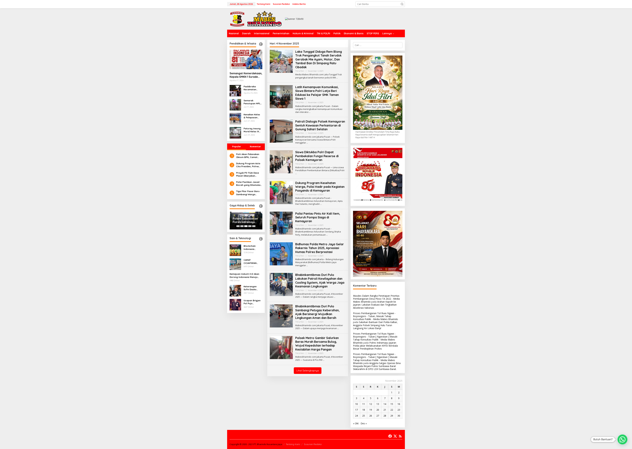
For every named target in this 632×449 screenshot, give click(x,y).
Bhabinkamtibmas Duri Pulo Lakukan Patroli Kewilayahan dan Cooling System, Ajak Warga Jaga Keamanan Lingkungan (319, 280)
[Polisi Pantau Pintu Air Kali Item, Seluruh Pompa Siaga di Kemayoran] (327, 234)
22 (391, 409)
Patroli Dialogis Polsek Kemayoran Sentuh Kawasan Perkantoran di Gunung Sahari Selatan (320, 125)
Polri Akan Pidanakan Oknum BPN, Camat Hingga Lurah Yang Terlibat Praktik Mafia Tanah (248, 156)
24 (356, 415)
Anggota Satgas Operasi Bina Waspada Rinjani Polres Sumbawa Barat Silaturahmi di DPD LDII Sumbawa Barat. (377, 366)
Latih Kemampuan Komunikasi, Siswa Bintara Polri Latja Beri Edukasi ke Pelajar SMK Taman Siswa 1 (317, 92)
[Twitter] (395, 436)
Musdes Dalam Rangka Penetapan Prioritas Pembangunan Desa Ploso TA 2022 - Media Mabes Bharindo (376, 298)
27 (377, 415)
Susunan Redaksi (313, 444)
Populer (236, 146)
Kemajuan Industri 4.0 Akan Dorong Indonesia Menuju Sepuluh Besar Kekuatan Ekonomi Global (244, 275)
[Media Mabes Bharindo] (256, 18)
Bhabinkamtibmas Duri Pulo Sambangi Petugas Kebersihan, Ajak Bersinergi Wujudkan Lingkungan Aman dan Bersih (317, 312)
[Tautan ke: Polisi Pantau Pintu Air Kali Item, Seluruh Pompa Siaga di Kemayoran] (281, 222)
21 (384, 409)
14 (384, 404)
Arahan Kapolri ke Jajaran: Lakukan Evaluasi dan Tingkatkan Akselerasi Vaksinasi (375, 304)
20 (377, 409)
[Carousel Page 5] (253, 226)
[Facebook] (390, 436)
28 (384, 415)
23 (398, 409)
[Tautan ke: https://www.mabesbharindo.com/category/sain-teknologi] (261, 239)
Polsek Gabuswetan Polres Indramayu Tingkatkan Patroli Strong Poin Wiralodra (244, 220)
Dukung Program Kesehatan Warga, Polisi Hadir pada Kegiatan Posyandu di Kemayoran (319, 187)
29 (391, 415)
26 (370, 415)
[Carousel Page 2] (242, 226)
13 (377, 404)
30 (398, 415)
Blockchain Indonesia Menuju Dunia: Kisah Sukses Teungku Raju (251, 247)
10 (356, 404)
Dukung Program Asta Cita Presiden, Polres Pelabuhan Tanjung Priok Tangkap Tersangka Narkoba (248, 165)
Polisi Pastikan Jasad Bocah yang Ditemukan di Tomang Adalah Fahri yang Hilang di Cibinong (249, 183)
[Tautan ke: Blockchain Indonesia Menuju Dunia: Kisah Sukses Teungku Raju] (235, 250)
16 (398, 404)
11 (363, 404)
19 (370, 409)
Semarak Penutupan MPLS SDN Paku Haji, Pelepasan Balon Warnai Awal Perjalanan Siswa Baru (253, 102)
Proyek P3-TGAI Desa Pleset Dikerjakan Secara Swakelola (247, 174)
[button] (402, 4)
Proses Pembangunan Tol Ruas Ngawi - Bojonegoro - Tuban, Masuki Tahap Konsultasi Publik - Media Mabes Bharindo (375, 316)
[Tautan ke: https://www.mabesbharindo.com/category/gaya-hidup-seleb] (261, 206)
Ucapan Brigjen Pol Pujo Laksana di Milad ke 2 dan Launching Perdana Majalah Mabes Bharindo (253, 302)
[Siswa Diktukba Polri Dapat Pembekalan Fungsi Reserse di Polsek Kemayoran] (296, 173)
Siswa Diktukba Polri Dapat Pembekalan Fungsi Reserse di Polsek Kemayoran (317, 156)
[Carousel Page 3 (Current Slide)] (246, 226)
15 (391, 404)
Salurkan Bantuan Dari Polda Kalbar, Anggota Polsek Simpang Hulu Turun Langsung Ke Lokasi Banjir (375, 325)
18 (363, 409)
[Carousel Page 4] (249, 226)
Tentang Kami (293, 444)
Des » (364, 423)
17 (356, 409)
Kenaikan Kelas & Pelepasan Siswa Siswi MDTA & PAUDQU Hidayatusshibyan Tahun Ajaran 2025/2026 (253, 116)
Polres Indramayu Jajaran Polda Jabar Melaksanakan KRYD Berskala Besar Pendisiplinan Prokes (375, 345)
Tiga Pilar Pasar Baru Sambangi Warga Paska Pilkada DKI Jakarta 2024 (248, 193)
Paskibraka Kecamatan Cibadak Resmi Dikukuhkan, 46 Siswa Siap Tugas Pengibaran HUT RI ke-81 (253, 88)
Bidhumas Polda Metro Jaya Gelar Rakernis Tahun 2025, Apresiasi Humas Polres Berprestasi (319, 248)
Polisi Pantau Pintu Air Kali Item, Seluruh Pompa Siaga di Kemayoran (317, 217)
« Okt (356, 423)
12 (370, 404)
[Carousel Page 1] (238, 226)
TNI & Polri (299, 71)
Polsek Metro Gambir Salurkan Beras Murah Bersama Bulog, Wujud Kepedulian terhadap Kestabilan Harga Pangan (317, 343)
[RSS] (400, 436)
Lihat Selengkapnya (307, 370)
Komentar (255, 146)
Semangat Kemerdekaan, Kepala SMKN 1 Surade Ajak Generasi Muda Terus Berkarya (246, 75)
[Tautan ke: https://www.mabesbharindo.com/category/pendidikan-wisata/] (261, 44)
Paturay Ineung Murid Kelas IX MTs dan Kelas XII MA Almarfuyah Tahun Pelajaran (253, 130)
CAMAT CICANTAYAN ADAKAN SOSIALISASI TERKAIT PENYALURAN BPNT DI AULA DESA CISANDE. (251, 261)
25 (363, 415)
